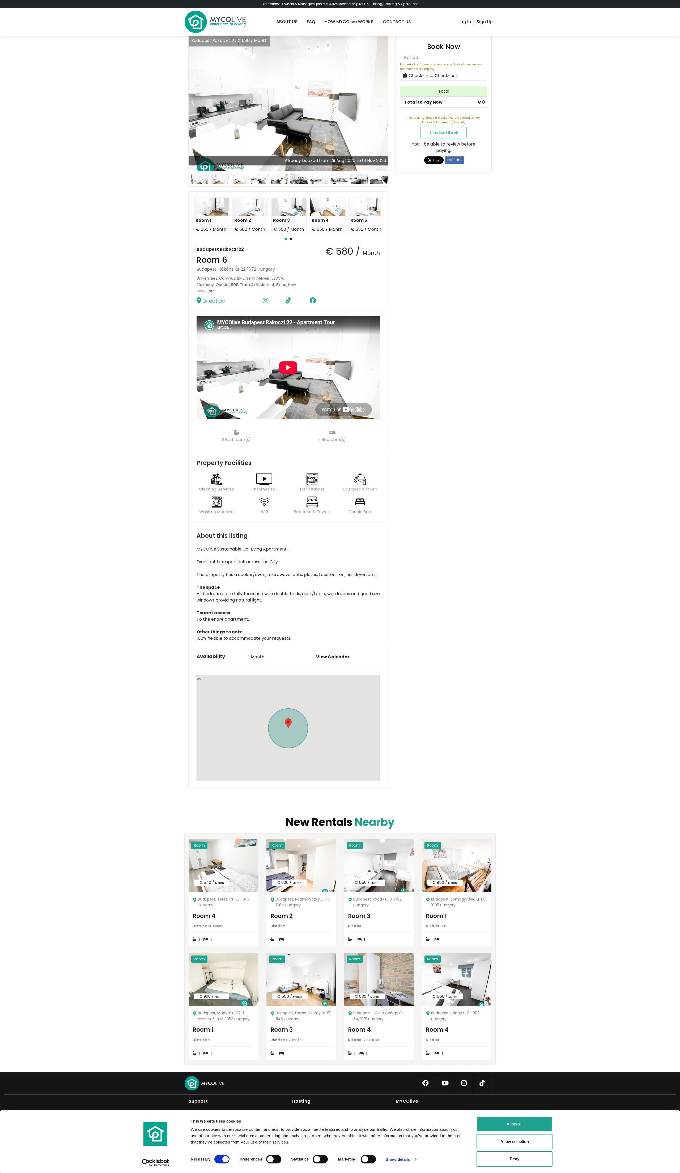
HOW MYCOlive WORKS (349, 22)
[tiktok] (482, 1083)
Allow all (514, 1124)
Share (456, 159)
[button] (383, 102)
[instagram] (464, 1083)
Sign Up (485, 22)
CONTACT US (397, 22)
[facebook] (425, 1083)
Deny (514, 1159)
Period (411, 57)
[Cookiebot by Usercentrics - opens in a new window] (155, 1163)
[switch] (269, 1158)
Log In (464, 22)
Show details (398, 1159)
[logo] (215, 22)
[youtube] (445, 1083)
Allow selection (514, 1141)
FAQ (311, 22)
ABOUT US (287, 22)
